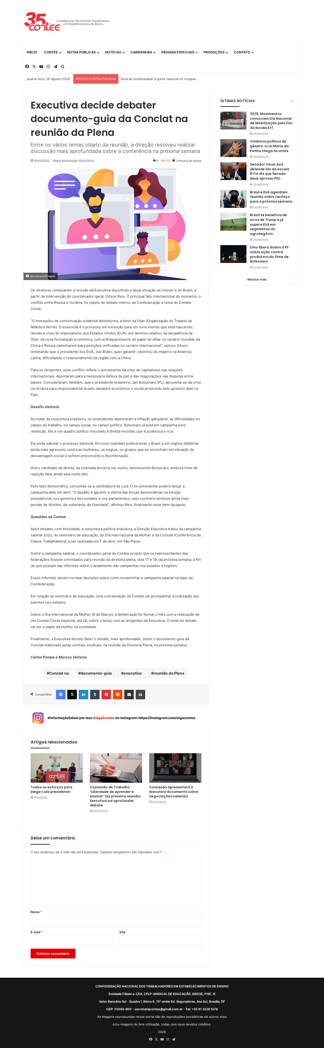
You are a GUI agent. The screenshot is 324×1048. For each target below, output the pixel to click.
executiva (133, 673)
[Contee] (67, 22)
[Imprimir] (140, 694)
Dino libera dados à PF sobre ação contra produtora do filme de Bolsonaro (269, 254)
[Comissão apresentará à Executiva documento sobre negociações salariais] (175, 768)
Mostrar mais (257, 279)
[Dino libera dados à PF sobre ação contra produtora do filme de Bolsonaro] (233, 254)
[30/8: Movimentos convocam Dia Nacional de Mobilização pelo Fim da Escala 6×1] (233, 120)
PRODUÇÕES (214, 52)
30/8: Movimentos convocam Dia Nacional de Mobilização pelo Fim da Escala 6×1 (271, 121)
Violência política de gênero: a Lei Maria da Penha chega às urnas (269, 146)
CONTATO (242, 52)
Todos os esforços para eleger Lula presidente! (51, 789)
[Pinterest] (106, 694)
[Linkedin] (83, 694)
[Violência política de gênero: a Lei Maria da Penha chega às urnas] (233, 148)
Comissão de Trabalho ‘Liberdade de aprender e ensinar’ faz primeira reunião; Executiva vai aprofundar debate (115, 796)
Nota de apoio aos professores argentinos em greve (160, 79)
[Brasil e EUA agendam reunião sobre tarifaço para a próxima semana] (233, 199)
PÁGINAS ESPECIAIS (177, 52)
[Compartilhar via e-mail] (129, 694)
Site (122, 932)
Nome (36, 912)
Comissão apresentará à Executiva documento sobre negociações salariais (173, 792)
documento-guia (96, 673)
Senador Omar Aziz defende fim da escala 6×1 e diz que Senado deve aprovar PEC (269, 171)
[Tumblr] (95, 694)
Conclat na (59, 673)
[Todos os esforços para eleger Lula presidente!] (57, 768)
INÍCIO (32, 52)
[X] (72, 694)
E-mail (37, 932)
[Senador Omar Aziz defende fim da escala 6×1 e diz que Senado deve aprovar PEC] (233, 171)
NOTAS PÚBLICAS (81, 52)
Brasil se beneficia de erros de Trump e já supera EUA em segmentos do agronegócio (268, 224)
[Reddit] (117, 694)
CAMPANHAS (141, 52)
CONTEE (51, 52)
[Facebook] (60, 694)
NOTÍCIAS (113, 52)
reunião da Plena (168, 673)
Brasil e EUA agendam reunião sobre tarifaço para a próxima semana (271, 197)
